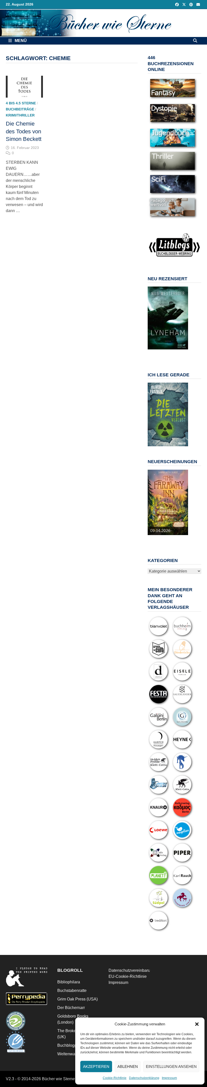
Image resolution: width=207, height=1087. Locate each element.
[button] (196, 1024)
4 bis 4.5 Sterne (21, 103)
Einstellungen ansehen (171, 1066)
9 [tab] (167, 354)
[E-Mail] (198, 4)
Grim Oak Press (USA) (77, 999)
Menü (20, 40)
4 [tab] (170, 352)
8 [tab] (162, 354)
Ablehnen (127, 1066)
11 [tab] (179, 354)
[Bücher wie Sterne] (103, 23)
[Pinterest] (191, 4)
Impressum (169, 1078)
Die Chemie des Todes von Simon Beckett (23, 131)
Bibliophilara (68, 982)
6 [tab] (182, 352)
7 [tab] (156, 354)
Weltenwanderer (72, 1054)
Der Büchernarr (71, 1007)
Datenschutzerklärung (144, 1078)
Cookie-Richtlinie (114, 1078)
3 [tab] (165, 352)
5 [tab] (176, 352)
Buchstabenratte (72, 990)
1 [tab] (153, 352)
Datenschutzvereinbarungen (134, 970)
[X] (184, 4)
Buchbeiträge (20, 109)
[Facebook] (177, 4)
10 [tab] (173, 354)
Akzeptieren (96, 1066)
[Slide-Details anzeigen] (168, 318)
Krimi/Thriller (20, 115)
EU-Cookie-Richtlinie (128, 976)
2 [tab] (159, 352)
